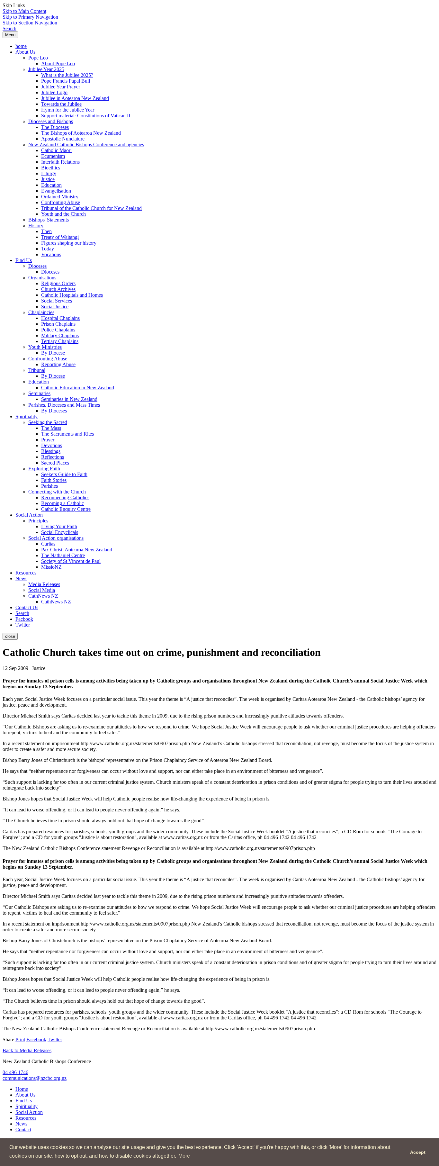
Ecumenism (53, 156)
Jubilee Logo (54, 92)
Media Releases (44, 584)
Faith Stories (54, 480)
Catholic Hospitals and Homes (72, 295)
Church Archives (58, 289)
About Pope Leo (58, 63)
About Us (25, 52)
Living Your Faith (59, 526)
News (21, 578)
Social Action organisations (56, 538)
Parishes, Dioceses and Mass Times (64, 405)
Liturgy (48, 173)
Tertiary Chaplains (59, 341)
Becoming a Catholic (62, 503)
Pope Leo (38, 57)
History (35, 225)
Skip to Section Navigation (30, 22)
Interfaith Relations (60, 162)
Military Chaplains (60, 335)
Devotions (51, 445)
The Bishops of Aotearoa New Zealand (81, 133)
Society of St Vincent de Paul (71, 561)
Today (47, 248)
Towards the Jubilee (61, 104)
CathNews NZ (43, 596)
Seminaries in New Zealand (69, 399)
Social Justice (54, 306)
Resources (25, 572)
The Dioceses (55, 127)
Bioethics (50, 167)
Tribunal (36, 370)
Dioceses (37, 266)
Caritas (48, 544)
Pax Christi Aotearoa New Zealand (76, 549)
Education (51, 185)
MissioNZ (51, 567)
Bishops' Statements (48, 219)
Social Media (41, 590)
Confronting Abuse (60, 202)
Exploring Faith (44, 468)
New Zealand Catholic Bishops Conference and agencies (86, 144)
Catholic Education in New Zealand (77, 387)
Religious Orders (58, 283)
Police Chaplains (58, 329)
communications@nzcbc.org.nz (35, 1078)
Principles (38, 520)
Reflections (52, 457)
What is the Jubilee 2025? (67, 75)
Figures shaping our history (68, 243)
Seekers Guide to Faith (64, 474)
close (10, 636)
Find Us (23, 260)
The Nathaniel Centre (63, 555)
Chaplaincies (41, 312)
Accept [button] (418, 1152)
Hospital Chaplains (60, 318)
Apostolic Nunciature (63, 138)
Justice (48, 179)
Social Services (56, 300)
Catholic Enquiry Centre (66, 509)
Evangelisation (56, 191)
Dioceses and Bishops (50, 121)
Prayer (47, 439)
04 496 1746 (15, 1072)
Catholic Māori (56, 150)
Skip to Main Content (24, 11)
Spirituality (26, 416)
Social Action (29, 515)
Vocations (51, 254)
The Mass (51, 428)
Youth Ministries (45, 347)
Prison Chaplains (58, 324)
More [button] (184, 1156)
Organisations (42, 277)
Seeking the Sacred (47, 422)
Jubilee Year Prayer (60, 86)
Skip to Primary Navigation (30, 17)
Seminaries (39, 393)
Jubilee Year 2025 (46, 69)
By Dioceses (54, 410)
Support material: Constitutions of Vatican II (85, 115)
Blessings (50, 451)
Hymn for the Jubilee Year (67, 110)
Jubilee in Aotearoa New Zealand (75, 98)
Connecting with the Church (57, 491)
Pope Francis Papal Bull (65, 81)
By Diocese (53, 353)
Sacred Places (55, 462)
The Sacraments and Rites (67, 434)
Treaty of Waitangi (60, 237)
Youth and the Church (63, 214)
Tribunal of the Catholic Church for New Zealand (91, 208)
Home (21, 1089)
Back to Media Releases (27, 1050)
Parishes (49, 486)
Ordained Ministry (59, 196)
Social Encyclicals (59, 532)
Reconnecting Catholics (65, 497)
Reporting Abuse (58, 364)
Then (46, 231)
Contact (23, 1129)
